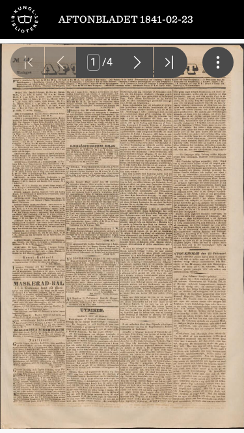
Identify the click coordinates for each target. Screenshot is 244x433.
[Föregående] (60, 62)
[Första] (27, 62)
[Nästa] (137, 62)
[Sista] (170, 62)
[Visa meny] (218, 62)
